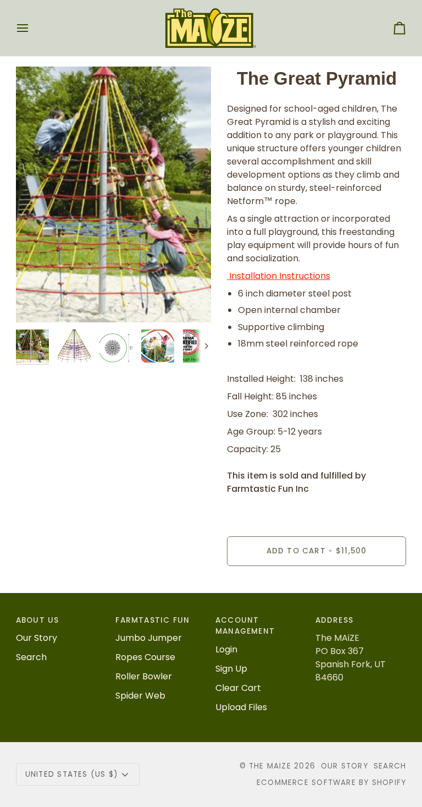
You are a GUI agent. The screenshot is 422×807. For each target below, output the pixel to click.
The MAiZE (270, 766)
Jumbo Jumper (148, 638)
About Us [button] (37, 620)
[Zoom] (113, 194)
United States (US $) (71, 774)
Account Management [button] (245, 625)
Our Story (36, 638)
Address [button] (334, 620)
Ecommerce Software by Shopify (331, 782)
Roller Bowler (143, 676)
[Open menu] (32, 28)
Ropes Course (145, 657)
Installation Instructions (278, 276)
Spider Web (140, 695)
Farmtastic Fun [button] (152, 620)
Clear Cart (238, 688)
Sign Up (231, 668)
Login (226, 649)
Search (31, 657)
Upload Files (241, 707)
